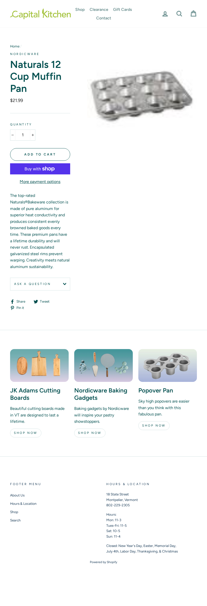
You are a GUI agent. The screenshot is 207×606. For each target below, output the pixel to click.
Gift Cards (122, 9)
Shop (80, 9)
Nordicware (25, 54)
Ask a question (32, 284)
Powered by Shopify (103, 562)
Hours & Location (23, 504)
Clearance (99, 9)
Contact (103, 18)
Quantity (21, 124)
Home (14, 46)
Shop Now (26, 433)
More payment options (40, 181)
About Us (17, 495)
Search (15, 520)
